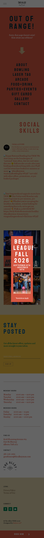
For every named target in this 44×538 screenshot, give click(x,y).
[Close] (32, 237)
